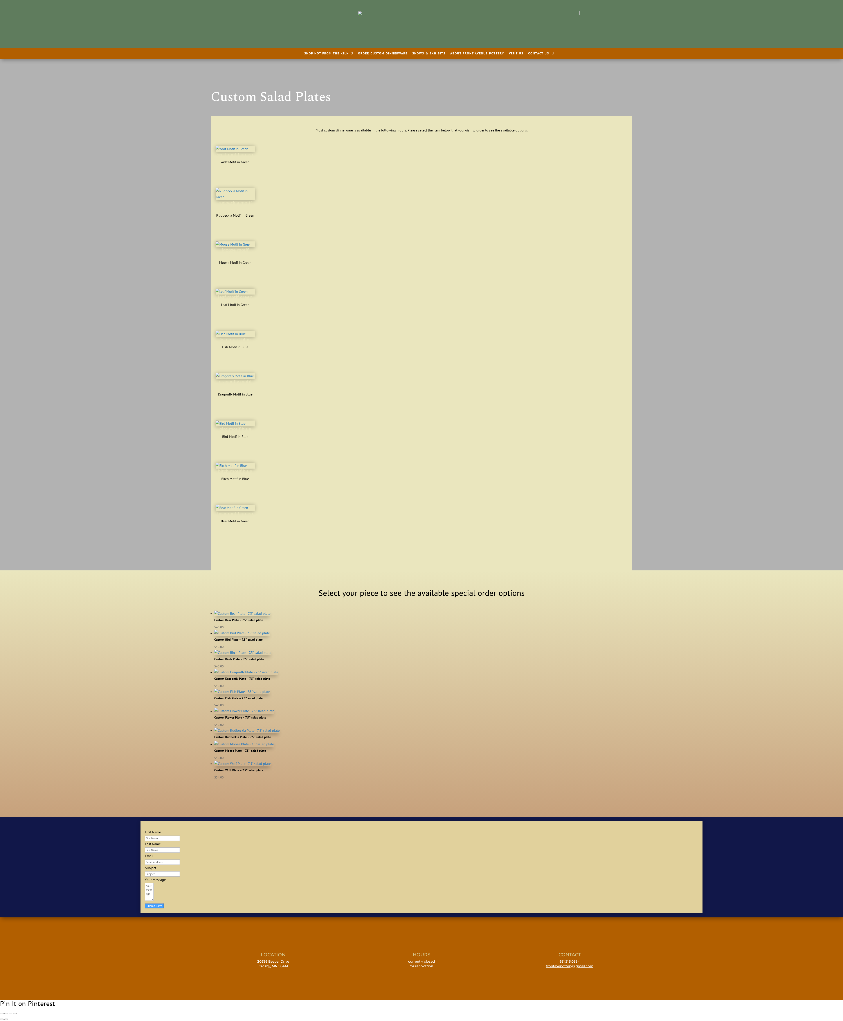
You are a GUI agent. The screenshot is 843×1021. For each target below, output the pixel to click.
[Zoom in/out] (2, 1013)
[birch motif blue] (231, 465)
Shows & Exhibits (428, 53)
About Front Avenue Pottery (477, 53)
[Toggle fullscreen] (6, 1013)
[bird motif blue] (230, 423)
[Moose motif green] (234, 244)
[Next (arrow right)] (6, 1019)
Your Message (155, 879)
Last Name (153, 844)
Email (149, 856)
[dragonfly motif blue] (235, 376)
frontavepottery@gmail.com (569, 966)
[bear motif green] (232, 507)
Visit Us (516, 53)
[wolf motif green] (232, 149)
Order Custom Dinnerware (382, 53)
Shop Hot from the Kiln (326, 53)
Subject (150, 868)
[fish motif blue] (231, 334)
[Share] (10, 1013)
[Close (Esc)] (15, 1013)
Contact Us (538, 53)
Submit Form (154, 906)
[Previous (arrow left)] (2, 1019)
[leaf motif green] (232, 291)
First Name (153, 832)
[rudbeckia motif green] (235, 197)
